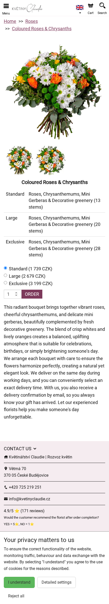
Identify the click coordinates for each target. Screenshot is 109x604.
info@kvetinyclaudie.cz (29, 499)
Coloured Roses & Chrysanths (41, 28)
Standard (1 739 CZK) (30, 268)
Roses (31, 21)
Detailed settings (56, 582)
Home (10, 21)
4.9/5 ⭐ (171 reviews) (24, 510)
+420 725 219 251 (25, 487)
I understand (19, 582)
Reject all (16, 596)
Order (32, 294)
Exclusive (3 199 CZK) (30, 283)
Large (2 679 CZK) (27, 276)
